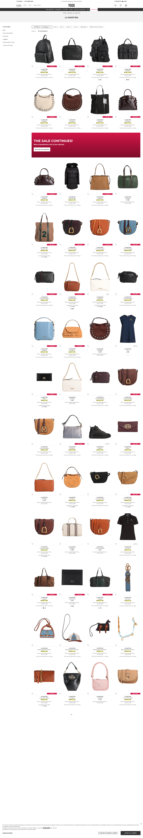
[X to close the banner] (141, 823)
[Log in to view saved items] (120, 5)
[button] (16, 30)
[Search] (115, 5)
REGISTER (118, 1)
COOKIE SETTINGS (7, 833)
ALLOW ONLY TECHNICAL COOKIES (107, 833)
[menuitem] (18, 5)
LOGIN (124, 2)
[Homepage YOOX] (71, 5)
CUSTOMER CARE (28, 1)
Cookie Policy (46, 828)
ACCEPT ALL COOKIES (131, 833)
